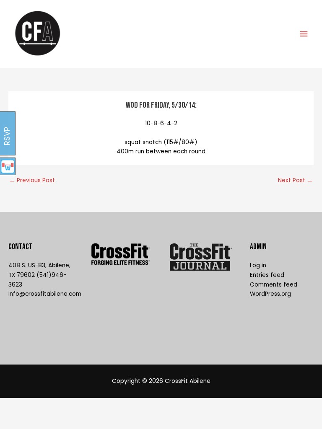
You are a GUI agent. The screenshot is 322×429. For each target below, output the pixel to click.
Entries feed (267, 275)
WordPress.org (270, 294)
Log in (258, 265)
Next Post (295, 180)
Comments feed (273, 285)
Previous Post (32, 180)
